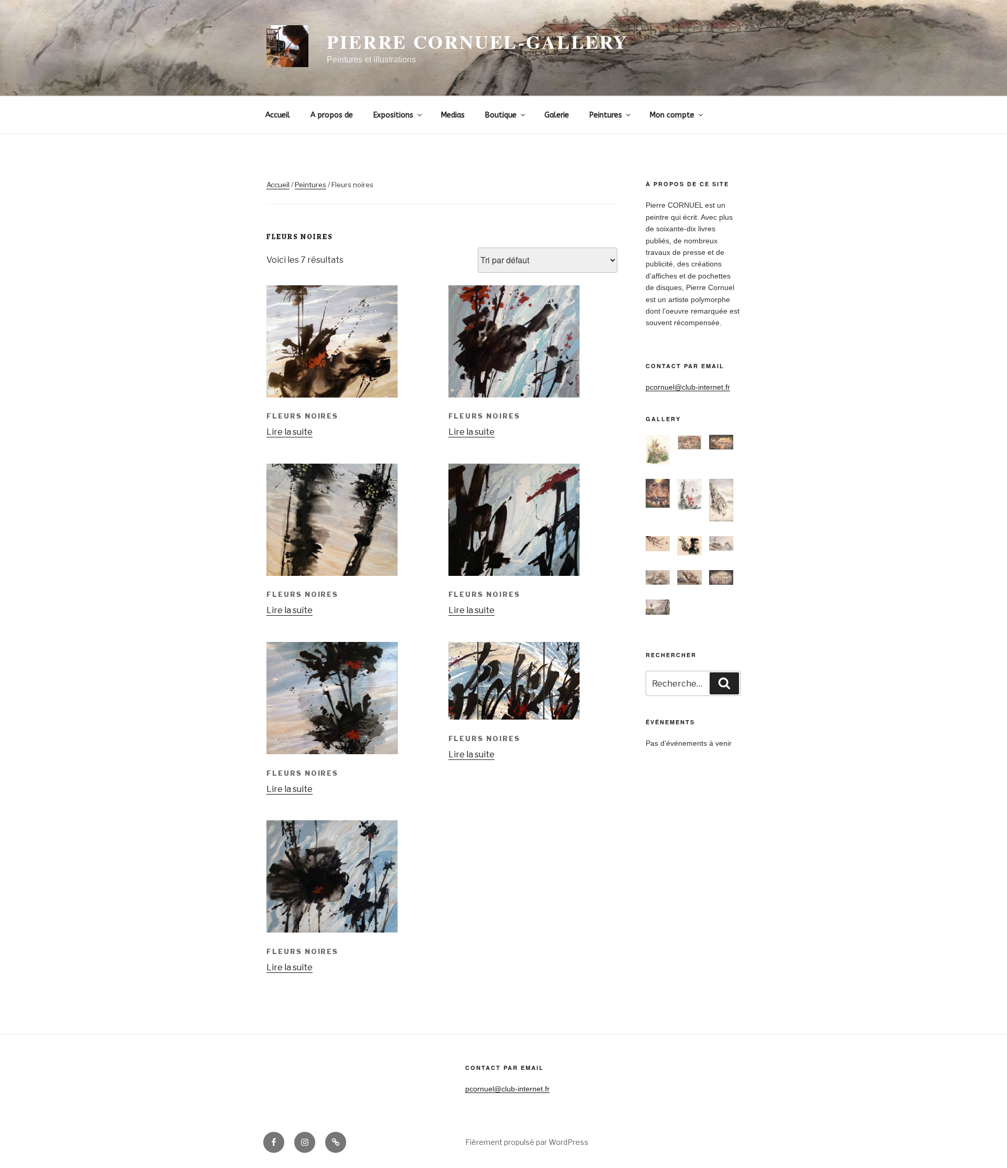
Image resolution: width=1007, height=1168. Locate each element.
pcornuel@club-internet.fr (688, 387)
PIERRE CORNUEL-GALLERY (477, 41)
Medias (453, 115)
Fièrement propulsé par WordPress (526, 1142)
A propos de (331, 115)
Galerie (556, 115)
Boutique (501, 115)
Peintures (606, 115)
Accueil (277, 115)
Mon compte (672, 115)
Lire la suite (289, 432)
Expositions (393, 115)
